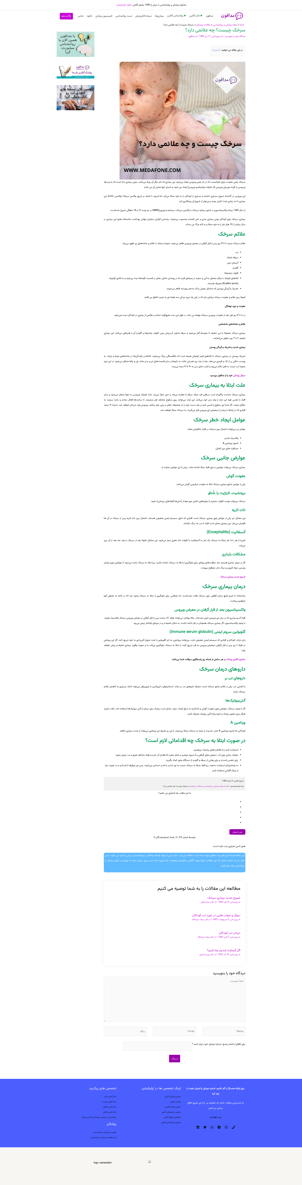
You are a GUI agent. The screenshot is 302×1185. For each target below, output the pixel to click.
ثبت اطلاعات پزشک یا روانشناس (103, 1137)
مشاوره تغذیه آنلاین (173, 1107)
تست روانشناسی (123, 16)
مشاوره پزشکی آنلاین (172, 1096)
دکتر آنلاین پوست (109, 1101)
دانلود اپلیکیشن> (124, 5)
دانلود (89, 16)
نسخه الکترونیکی (143, 16)
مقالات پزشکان (196, 786)
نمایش (216, 50)
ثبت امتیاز (237, 831)
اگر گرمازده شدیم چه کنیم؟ (223, 950)
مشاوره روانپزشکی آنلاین (171, 1112)
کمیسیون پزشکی (103, 16)
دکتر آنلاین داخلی (109, 1112)
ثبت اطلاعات (215, 1117)
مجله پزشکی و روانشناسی (214, 786)
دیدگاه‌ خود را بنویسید (235, 36)
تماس (81, 16)
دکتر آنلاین (194, 16)
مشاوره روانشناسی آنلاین (171, 1122)
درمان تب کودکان (229, 932)
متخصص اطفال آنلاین (172, 1117)
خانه (227, 786)
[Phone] (233, 1127)
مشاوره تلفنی (175, 1101)
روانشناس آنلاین (175, 16)
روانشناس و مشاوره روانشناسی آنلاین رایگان (98, 1117)
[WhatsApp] (212, 1127)
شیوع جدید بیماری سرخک (223, 897)
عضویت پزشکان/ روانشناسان (104, 1132)
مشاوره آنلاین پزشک (235, 659)
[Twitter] (205, 1127)
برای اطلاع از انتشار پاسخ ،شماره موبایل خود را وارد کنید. (219, 1044)
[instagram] (226, 1127)
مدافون (209, 16)
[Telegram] (219, 1127)
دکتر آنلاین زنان (110, 1096)
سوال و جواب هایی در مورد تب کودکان (216, 915)
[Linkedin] (197, 1127)
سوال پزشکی (239, 375)
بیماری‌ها (159, 16)
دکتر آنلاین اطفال (109, 1107)
